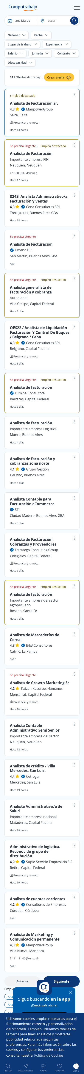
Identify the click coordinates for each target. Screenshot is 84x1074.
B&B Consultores (39, 645)
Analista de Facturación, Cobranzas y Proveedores (33, 542)
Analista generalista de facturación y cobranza (31, 290)
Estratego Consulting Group (36, 550)
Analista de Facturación (31, 153)
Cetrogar (33, 776)
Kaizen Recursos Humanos (41, 688)
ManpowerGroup (39, 109)
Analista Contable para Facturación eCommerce (32, 501)
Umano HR (23, 250)
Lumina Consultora (30, 393)
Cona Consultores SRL (43, 206)
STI (17, 509)
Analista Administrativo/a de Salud (36, 809)
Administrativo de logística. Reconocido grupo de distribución (35, 851)
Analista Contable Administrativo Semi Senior (35, 728)
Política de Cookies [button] (48, 1055)
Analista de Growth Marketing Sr (39, 682)
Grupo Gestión (37, 469)
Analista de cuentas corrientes (37, 898)
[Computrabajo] (23, 8)
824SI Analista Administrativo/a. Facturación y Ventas (39, 199)
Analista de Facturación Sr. (34, 103)
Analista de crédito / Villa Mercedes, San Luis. (32, 768)
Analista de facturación (31, 387)
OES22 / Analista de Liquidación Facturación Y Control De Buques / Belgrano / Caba (40, 332)
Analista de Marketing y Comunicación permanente (34, 937)
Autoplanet (19, 297)
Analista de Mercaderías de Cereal (34, 637)
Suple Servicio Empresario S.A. (49, 861)
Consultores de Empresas (46, 904)
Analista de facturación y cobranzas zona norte (32, 461)
